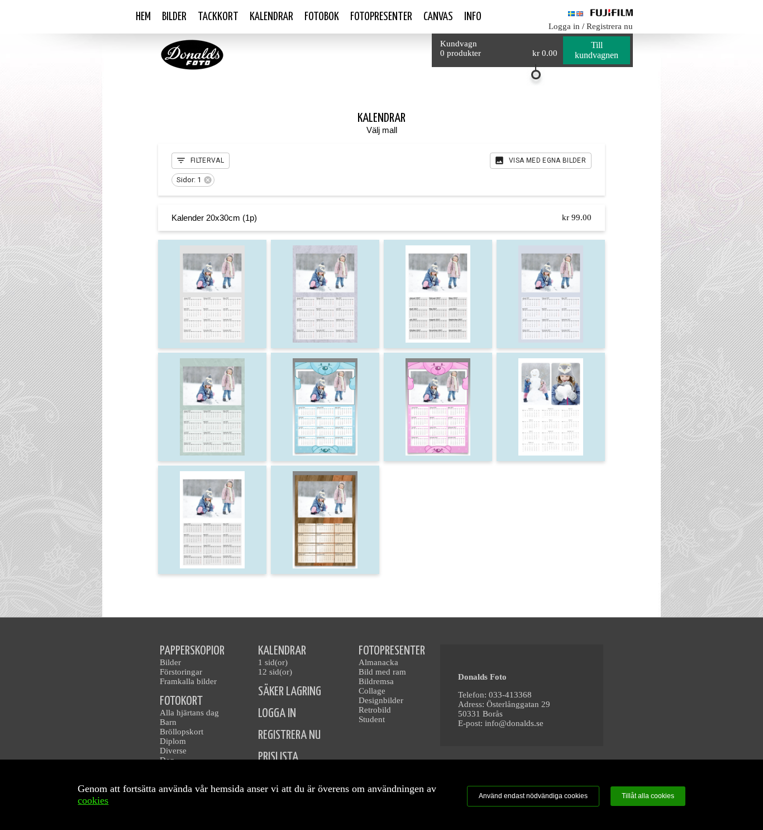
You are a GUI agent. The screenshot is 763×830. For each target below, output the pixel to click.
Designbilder (381, 700)
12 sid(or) (275, 671)
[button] (192, 180)
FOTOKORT (181, 701)
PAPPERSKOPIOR (192, 650)
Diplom (173, 741)
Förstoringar (181, 671)
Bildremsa (376, 681)
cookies (93, 800)
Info (472, 16)
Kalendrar (271, 16)
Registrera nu (609, 26)
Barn (168, 722)
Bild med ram (382, 671)
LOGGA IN (277, 713)
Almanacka (378, 662)
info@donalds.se (514, 723)
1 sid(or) (273, 662)
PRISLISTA (278, 757)
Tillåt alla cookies (648, 796)
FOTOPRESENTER (392, 650)
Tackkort (218, 16)
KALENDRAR (282, 650)
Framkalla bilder (188, 681)
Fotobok (321, 16)
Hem (143, 16)
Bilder (174, 16)
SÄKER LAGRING (289, 691)
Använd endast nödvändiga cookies (533, 796)
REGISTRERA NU (289, 735)
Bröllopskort (181, 731)
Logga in (564, 26)
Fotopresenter (381, 16)
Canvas (438, 16)
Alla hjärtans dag (189, 712)
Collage (372, 690)
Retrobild (375, 709)
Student (372, 719)
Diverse (173, 750)
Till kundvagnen (596, 50)
